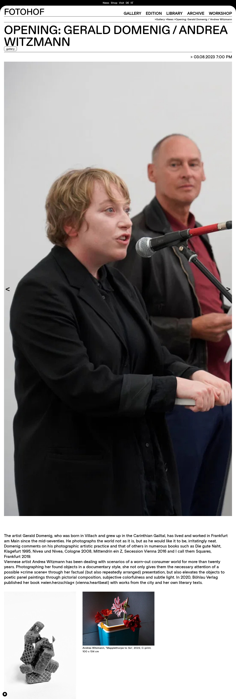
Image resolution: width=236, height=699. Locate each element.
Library (174, 13)
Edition (154, 13)
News (106, 2)
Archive (195, 13)
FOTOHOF (24, 12)
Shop (114, 2)
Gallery (132, 13)
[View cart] (132, 2)
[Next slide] (228, 289)
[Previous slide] (8, 289)
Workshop (220, 13)
